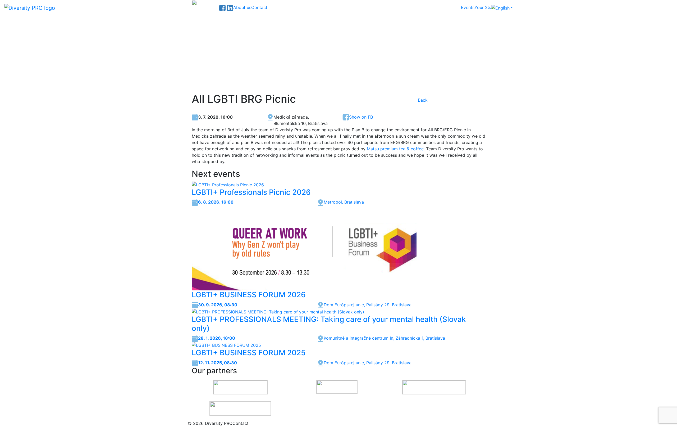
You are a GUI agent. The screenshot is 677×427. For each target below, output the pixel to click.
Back (423, 100)
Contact (259, 7)
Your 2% (482, 7)
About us (242, 7)
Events (467, 7)
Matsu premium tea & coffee (395, 148)
